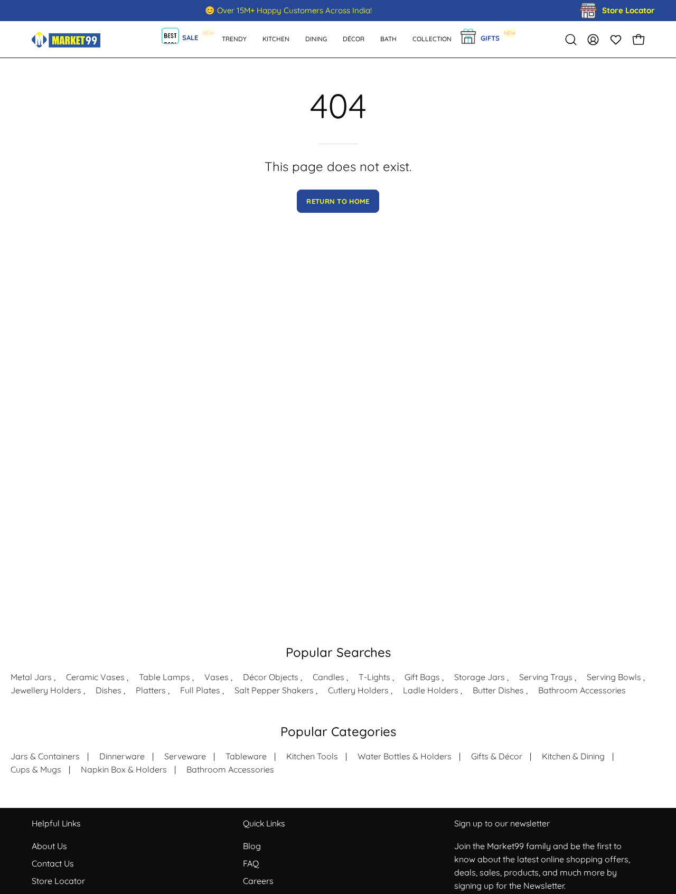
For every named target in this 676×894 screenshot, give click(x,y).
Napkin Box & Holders (124, 769)
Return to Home (338, 201)
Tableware (246, 756)
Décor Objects (270, 677)
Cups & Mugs (36, 769)
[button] (388, 39)
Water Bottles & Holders (405, 756)
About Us (49, 846)
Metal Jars (31, 677)
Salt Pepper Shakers (274, 690)
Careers (258, 881)
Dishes (108, 690)
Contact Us (53, 863)
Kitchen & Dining (573, 756)
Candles (328, 677)
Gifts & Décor (496, 756)
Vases (216, 677)
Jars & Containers (45, 756)
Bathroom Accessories (582, 690)
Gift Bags (422, 677)
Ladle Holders (430, 690)
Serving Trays (545, 677)
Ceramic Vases (95, 677)
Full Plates (200, 690)
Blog (252, 846)
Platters (151, 690)
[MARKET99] (66, 39)
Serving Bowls (614, 677)
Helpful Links (56, 823)
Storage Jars (479, 677)
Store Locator (58, 881)
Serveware (185, 756)
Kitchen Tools (312, 756)
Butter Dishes (498, 690)
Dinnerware (122, 756)
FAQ (251, 863)
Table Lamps (164, 677)
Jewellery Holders (46, 690)
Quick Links (264, 823)
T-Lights (374, 677)
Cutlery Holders (358, 690)
